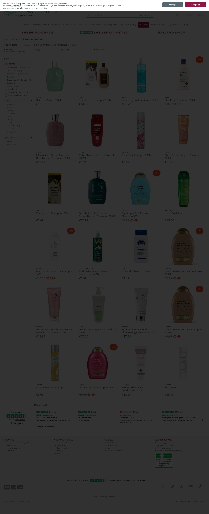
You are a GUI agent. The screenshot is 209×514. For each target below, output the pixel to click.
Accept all (195, 4)
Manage (172, 4)
